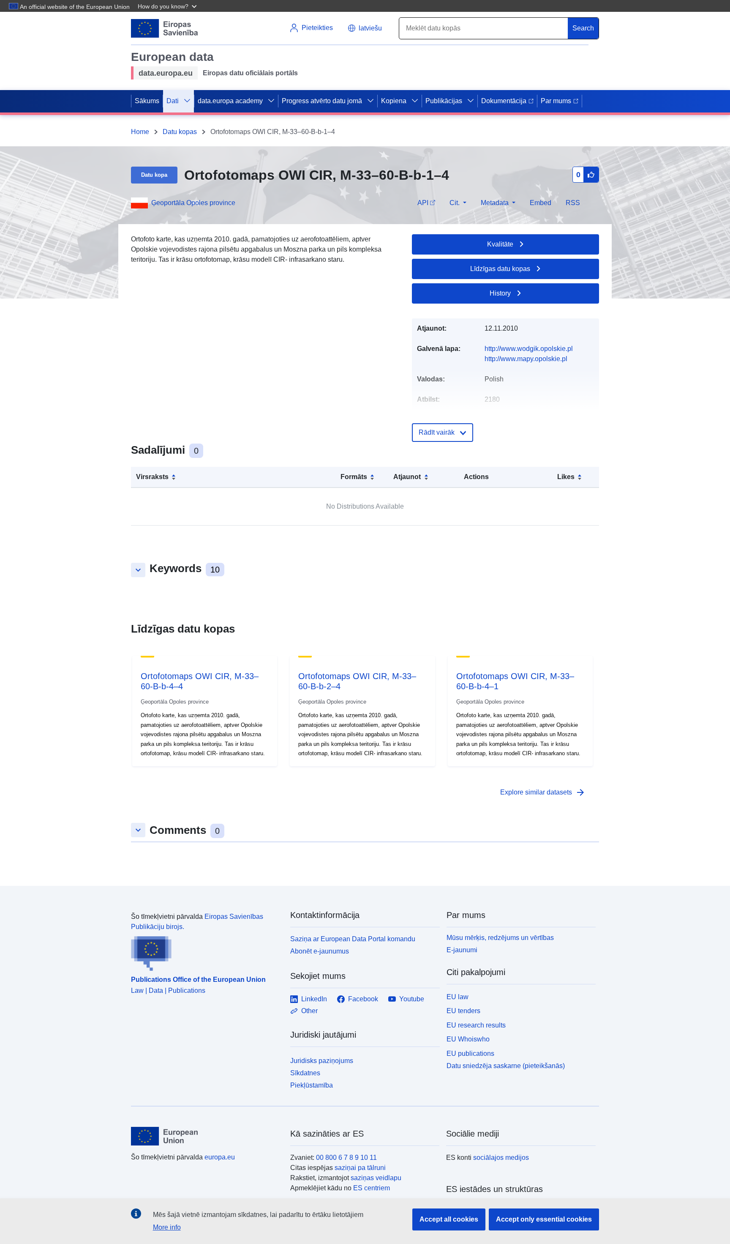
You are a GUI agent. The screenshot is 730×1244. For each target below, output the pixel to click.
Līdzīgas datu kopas (500, 268)
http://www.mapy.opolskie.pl (526, 358)
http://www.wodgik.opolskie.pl (529, 348)
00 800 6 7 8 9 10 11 (346, 1157)
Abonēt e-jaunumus (319, 951)
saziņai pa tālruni (360, 1167)
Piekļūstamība (311, 1085)
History (500, 293)
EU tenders (463, 1010)
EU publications (470, 1053)
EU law (458, 996)
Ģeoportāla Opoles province (193, 202)
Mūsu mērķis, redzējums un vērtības (500, 937)
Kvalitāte (500, 244)
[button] (168, 6)
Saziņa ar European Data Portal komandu (352, 939)
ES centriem (371, 1188)
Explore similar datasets (543, 792)
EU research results (476, 1025)
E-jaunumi (462, 950)
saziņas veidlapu (376, 1177)
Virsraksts (152, 476)
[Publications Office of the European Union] (205, 951)
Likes (566, 476)
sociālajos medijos (501, 1157)
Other (309, 1010)
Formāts (353, 476)
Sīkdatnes (305, 1073)
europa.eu (219, 1157)
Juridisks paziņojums (321, 1060)
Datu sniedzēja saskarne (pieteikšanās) (506, 1065)
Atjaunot (407, 476)
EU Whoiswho (468, 1039)
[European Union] (206, 1136)
